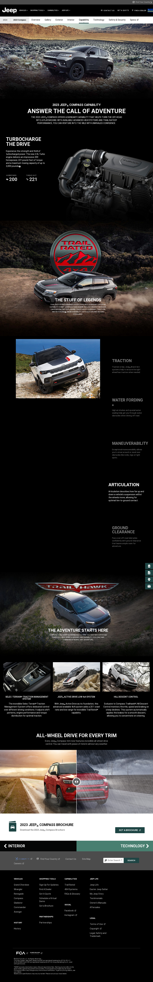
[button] (23, 11)
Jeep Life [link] (94, 885)
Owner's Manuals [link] (98, 903)
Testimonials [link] (96, 898)
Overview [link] (35, 20)
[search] (113, 860)
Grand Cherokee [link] (21, 885)
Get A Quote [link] (45, 894)
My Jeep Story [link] (97, 894)
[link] (142, 2)
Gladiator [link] (18, 903)
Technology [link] (98, 20)
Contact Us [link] (70, 859)
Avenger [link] (18, 912)
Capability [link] (84, 20)
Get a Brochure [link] (46, 906)
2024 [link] (5, 20)
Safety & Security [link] (117, 20)
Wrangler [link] (18, 889)
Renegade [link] (19, 894)
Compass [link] (18, 898)
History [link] (17, 928)
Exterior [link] (59, 20)
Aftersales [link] (95, 907)
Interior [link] (71, 20)
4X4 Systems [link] (71, 889)
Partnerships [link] (45, 922)
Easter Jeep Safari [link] (99, 889)
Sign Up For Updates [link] (49, 885)
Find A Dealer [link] (45, 889)
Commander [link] (20, 907)
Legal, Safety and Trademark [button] (98, 934)
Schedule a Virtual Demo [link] (47, 899)
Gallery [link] (48, 20)
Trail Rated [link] (70, 885)
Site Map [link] (86, 859)
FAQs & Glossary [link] (72, 894)
